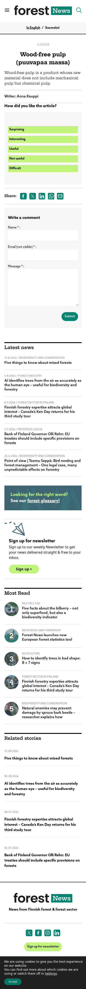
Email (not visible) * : (22, 247)
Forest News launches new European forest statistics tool (47, 638)
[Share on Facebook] (23, 196)
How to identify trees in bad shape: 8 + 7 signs (51, 661)
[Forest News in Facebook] (38, 933)
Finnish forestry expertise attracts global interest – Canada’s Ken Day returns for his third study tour (39, 412)
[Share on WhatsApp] (51, 196)
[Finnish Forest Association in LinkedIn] (57, 933)
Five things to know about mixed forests (38, 363)
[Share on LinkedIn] (42, 196)
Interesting (17, 139)
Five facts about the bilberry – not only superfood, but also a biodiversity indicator (50, 613)
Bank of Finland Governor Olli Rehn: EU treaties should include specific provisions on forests (41, 439)
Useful (14, 149)
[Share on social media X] (32, 196)
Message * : (16, 266)
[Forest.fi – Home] (43, 898)
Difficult (15, 168)
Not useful (16, 158)
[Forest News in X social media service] (29, 933)
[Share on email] (60, 196)
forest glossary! (43, 501)
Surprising (16, 129)
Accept (13, 981)
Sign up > (24, 569)
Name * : (14, 227)
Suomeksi (52, 28)
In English (33, 28)
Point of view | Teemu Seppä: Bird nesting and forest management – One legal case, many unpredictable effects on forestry (42, 465)
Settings (51, 974)
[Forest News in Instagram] (47, 933)
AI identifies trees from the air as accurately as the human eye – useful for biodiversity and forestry (42, 385)
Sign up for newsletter (43, 946)
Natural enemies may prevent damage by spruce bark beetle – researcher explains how (48, 713)
